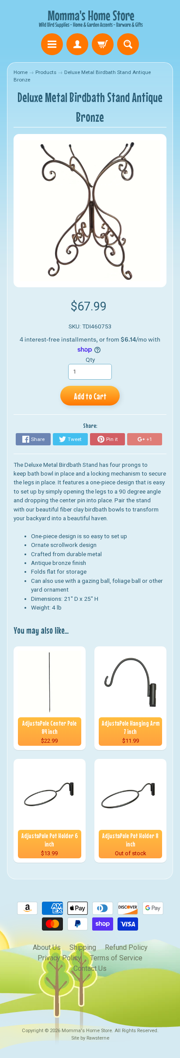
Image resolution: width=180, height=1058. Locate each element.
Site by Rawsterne (90, 1038)
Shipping (82, 947)
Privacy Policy (59, 958)
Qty (90, 359)
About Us (47, 947)
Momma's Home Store (87, 1030)
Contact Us (90, 968)
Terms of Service (116, 958)
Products (45, 72)
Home (21, 72)
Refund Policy (126, 947)
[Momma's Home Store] (90, 18)
